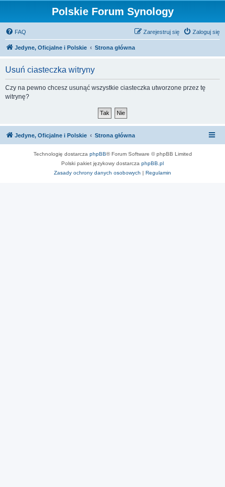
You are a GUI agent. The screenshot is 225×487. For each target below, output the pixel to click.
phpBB (97, 154)
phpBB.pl (152, 163)
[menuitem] (15, 32)
